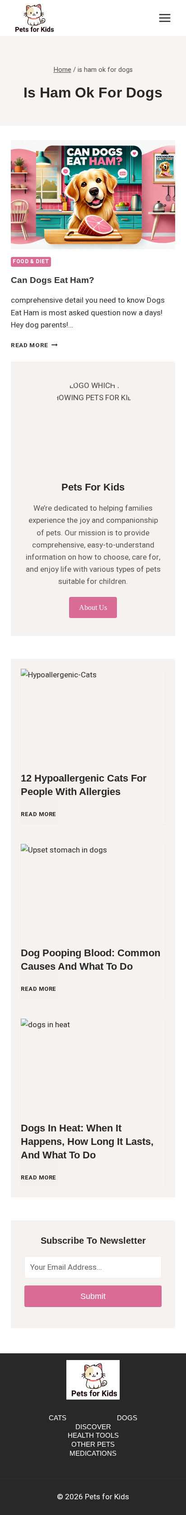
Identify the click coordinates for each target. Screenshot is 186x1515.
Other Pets (93, 1444)
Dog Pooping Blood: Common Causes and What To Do (90, 959)
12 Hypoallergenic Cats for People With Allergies (84, 785)
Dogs (127, 1418)
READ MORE (40, 818)
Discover (93, 1427)
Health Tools (93, 1435)
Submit (93, 1296)
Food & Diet (31, 261)
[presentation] (93, 194)
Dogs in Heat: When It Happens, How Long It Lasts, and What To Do (87, 1141)
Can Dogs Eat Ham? (52, 280)
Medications (93, 1453)
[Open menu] (164, 18)
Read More (34, 345)
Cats (57, 1418)
